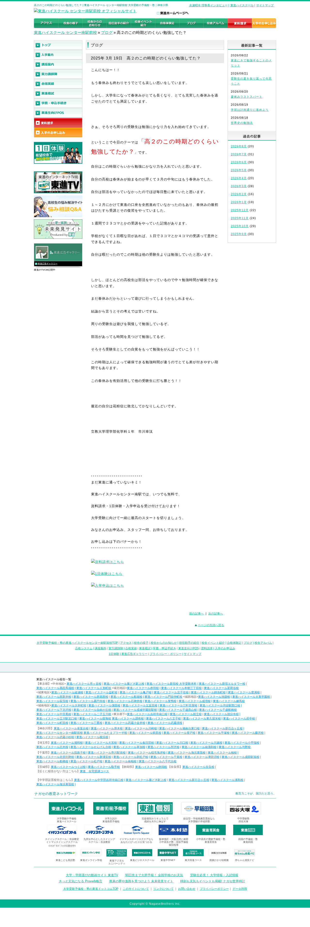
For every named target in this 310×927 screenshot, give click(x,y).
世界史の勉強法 (242, 123)
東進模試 (145, 648)
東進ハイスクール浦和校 (67, 742)
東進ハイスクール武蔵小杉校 (55, 737)
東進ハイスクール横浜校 (92, 737)
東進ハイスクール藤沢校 (248, 732)
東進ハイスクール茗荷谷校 (221, 688)
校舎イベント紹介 (213, 643)
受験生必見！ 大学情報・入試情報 (214, 875)
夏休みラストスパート (246, 96)
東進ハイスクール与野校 (235, 747)
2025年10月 (240, 226)
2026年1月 (239, 202)
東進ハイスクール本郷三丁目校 (181, 688)
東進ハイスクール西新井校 (53, 696)
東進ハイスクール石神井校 (125, 701)
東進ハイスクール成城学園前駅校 (135, 710)
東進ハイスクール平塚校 (214, 732)
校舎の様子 (141, 643)
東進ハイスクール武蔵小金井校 (125, 723)
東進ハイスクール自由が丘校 (92, 710)
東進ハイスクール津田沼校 (202, 757)
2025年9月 (239, 234)
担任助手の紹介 (189, 643)
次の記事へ (215, 613)
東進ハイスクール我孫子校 (68, 752)
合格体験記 (234, 643)
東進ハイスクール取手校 (104, 767)
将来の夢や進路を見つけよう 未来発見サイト (141, 881)
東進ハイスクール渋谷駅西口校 (220, 705)
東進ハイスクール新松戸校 (130, 757)
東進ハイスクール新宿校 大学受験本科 (172, 683)
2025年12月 (240, 210)
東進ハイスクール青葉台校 (71, 728)
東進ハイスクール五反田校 (140, 705)
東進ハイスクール (242, 5)
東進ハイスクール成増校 (195, 701)
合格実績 (131, 648)
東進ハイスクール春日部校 (136, 742)
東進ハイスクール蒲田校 (104, 705)
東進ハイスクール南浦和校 (199, 747)
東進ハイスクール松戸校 (86, 761)
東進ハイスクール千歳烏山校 (178, 710)
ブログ (107, 32)
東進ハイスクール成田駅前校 (240, 757)
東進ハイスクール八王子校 (163, 718)
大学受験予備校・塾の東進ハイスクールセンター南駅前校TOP (77, 643)
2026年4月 (239, 178)
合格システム (84, 648)
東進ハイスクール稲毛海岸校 (147, 752)
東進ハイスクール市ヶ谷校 (84, 683)
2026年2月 (239, 194)
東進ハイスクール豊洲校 (244, 692)
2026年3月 (239, 186)
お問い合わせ (186, 888)
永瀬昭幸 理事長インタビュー (208, 5)
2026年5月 (239, 170)
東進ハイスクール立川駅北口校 (56, 718)
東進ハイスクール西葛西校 (90, 696)
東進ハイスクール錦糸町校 (208, 692)
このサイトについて (136, 888)
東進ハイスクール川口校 (172, 742)
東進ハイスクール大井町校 (68, 705)
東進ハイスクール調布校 (128, 718)
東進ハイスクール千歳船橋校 (218, 710)
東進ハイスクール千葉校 (166, 757)
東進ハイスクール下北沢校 (53, 710)
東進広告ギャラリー (47, 263)
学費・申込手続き (164, 648)
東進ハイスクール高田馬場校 (55, 688)
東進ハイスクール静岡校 (151, 767)
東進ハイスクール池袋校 (214, 696)
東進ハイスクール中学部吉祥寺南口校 (99, 780)
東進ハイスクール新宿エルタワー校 (222, 683)
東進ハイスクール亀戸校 (136, 692)
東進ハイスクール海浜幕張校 (187, 752)
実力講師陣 (115, 648)
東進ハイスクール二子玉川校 (92, 714)
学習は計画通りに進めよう (250, 109)
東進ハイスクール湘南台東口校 (179, 728)
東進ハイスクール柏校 (222, 752)
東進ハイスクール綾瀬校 (67, 692)
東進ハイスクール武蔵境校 (164, 723)
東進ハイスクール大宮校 (101, 742)
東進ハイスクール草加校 (129, 747)
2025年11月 (240, 218)
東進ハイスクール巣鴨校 (161, 701)
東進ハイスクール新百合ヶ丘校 (222, 728)
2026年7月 (239, 154)
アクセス (126, 643)
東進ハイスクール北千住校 (171, 692)
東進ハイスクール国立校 (186, 714)
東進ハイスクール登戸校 (179, 732)
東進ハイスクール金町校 (101, 692)
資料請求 (207, 648)
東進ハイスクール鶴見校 (145, 732)
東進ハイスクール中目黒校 (53, 714)
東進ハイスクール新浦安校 (93, 757)
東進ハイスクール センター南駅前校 (65, 32)
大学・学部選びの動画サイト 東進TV (92, 875)
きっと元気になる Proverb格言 (80, 881)
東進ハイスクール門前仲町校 (163, 696)
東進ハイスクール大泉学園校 (251, 696)
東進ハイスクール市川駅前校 (107, 752)
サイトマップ (265, 5)
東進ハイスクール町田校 (52, 723)
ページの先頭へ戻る (211, 625)
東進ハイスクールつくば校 (68, 767)
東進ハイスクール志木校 (52, 747)
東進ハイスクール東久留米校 (202, 718)
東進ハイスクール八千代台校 (158, 761)
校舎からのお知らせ (164, 643)
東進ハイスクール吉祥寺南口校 (147, 714)
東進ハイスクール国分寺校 (221, 714)
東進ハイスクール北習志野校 (55, 757)
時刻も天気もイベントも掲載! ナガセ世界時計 (212, 881)
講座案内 (100, 648)
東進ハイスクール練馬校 (229, 701)
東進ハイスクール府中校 (239, 718)
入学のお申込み (225, 648)
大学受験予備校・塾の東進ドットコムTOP (90, 888)
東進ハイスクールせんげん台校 (90, 747)
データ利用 (239, 888)
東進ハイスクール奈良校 (198, 767)
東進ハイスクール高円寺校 (87, 701)
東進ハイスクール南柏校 (121, 761)
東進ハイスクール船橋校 (52, 761)
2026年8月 (239, 146)
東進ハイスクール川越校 (206, 742)
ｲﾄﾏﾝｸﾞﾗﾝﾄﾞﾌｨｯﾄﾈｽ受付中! (62, 846)
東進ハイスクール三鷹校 (86, 723)
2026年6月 (239, 162)
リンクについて (163, 888)
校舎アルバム (263, 643)
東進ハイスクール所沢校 (163, 747)
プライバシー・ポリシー (166, 654)
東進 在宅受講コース (94, 771)
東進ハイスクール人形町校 (93, 688)
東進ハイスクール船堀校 (126, 696)
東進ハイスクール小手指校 (242, 742)
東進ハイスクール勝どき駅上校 (124, 683)
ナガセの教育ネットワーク (56, 794)
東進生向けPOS (188, 648)
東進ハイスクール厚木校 (107, 728)
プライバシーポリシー (214, 888)
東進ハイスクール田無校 (95, 718)
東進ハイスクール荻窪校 (52, 701)
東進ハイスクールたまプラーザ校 (105, 732)
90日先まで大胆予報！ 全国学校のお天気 (154, 875)
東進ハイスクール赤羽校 (143, 688)
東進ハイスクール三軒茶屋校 (178, 705)
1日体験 (114, 654)
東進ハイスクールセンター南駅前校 (59, 732)
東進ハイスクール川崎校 (141, 728)
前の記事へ (196, 613)
